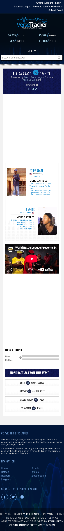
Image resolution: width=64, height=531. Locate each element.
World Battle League (33, 77)
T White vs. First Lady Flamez (22, 220)
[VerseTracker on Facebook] (5, 499)
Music (35, 472)
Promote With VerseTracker (48, 6)
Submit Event (55, 10)
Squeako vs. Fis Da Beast (40, 193)
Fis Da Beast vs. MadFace (40, 195)
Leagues (6, 479)
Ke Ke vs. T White (27, 227)
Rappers (5, 475)
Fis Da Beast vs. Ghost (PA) (40, 191)
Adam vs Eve (29, 80)
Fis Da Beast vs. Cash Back (40, 184)
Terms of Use (14, 517)
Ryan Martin (55, 521)
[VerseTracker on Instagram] (23, 499)
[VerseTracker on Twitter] (14, 499)
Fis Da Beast (36, 170)
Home (4, 468)
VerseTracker (32, 514)
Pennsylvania (35, 176)
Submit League (22, 6)
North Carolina (25, 213)
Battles (5, 472)
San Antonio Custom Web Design (34, 525)
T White (30, 209)
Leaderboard (39, 475)
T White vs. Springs (26, 229)
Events (35, 468)
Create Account (44, 2)
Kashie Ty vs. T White (25, 224)
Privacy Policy (52, 514)
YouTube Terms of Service (41, 517)
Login (58, 2)
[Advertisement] (32, 128)
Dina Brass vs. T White (25, 222)
